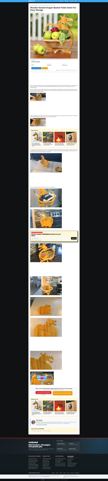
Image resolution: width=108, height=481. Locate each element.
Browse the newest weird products (60, 458)
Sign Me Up (74, 238)
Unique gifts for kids (46, 465)
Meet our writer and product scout (60, 464)
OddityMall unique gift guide (47, 458)
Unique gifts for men (46, 460)
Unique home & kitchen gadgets (33, 460)
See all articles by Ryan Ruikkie (41, 424)
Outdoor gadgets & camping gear (33, 464)
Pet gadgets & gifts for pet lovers (33, 467)
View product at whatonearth (36, 68)
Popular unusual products (59, 460)
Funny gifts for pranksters (46, 468)
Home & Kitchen (35, 5)
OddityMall (33, 442)
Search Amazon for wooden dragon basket (62, 393)
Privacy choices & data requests (72, 463)
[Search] (79, 1)
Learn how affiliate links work (46, 476)
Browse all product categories (32, 468)
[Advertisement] (54, 79)
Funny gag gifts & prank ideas (32, 461)
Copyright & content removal (72, 464)
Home (31, 5)
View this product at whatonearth (43, 392)
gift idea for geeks (46, 116)
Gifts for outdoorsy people (46, 467)
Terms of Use (69, 460)
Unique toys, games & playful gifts (33, 465)
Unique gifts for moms (46, 464)
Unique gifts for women (46, 461)
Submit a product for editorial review (60, 465)
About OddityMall (57, 461)
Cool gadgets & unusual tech (32, 458)
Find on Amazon (44, 68)
